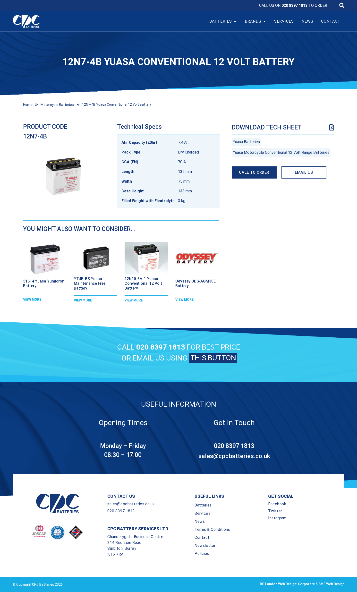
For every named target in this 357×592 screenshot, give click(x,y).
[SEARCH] (341, 5)
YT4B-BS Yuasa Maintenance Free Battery (89, 283)
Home (27, 105)
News (200, 521)
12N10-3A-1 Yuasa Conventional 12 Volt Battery (143, 283)
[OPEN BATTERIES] (235, 21)
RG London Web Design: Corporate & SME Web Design (302, 584)
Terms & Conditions (212, 529)
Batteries (203, 505)
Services (202, 513)
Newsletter (205, 545)
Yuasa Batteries (246, 141)
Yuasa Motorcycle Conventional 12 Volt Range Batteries (281, 152)
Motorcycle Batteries (57, 105)
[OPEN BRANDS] (264, 21)
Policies (202, 553)
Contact (202, 537)
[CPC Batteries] (54, 21)
